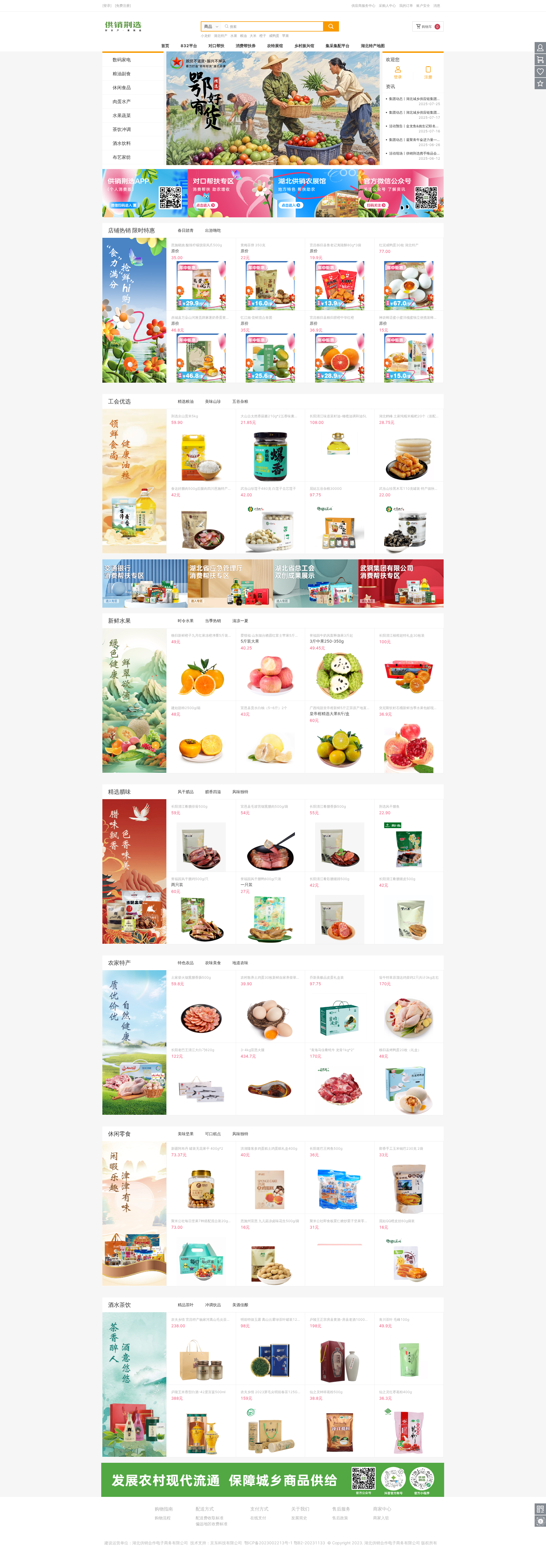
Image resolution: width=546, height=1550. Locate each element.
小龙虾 (206, 36)
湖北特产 (221, 36)
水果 (233, 36)
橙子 (262, 36)
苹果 (285, 36)
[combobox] (211, 26)
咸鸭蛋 (274, 36)
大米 (253, 36)
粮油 (243, 36)
